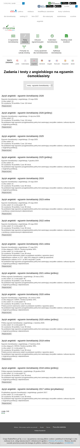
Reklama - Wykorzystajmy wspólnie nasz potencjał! (25, 427)
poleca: (20, 11)
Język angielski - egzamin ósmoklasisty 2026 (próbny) (26, 113)
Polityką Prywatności (56, 441)
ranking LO (23, 16)
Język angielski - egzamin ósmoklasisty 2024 (22, 178)
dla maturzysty (48, 16)
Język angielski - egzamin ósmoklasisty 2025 (22, 136)
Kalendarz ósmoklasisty (52, 41)
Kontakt (42, 427)
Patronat (48, 427)
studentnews (61, 16)
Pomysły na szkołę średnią (24, 52)
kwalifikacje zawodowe (46, 11)
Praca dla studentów (59, 427)
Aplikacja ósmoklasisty (56, 52)
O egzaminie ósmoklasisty (13, 41)
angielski (40, 21)
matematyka (25, 64)
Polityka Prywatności (40, 430)
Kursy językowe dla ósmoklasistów (40, 52)
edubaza (31, 11)
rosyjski (49, 64)
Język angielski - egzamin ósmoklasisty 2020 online (25, 294)
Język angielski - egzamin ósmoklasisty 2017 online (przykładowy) (32, 389)
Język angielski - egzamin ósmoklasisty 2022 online (25, 220)
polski (17, 64)
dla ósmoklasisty (10, 16)
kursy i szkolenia (64, 11)
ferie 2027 (35, 16)
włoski (73, 64)
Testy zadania (25, 41)
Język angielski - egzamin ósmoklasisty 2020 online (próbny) (29, 319)
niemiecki (42, 64)
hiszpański (65, 64)
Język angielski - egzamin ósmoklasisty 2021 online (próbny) (29, 273)
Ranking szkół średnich (66, 41)
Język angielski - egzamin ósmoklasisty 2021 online (25, 244)
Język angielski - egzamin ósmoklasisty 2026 (22, 96)
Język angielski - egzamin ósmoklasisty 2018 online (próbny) (29, 368)
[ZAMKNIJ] (68, 443)
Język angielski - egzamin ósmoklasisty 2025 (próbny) (26, 157)
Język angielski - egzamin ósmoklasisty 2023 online (25, 199)
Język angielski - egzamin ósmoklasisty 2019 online (25, 340)
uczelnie (73, 16)
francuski (57, 64)
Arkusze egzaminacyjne (38, 41)
